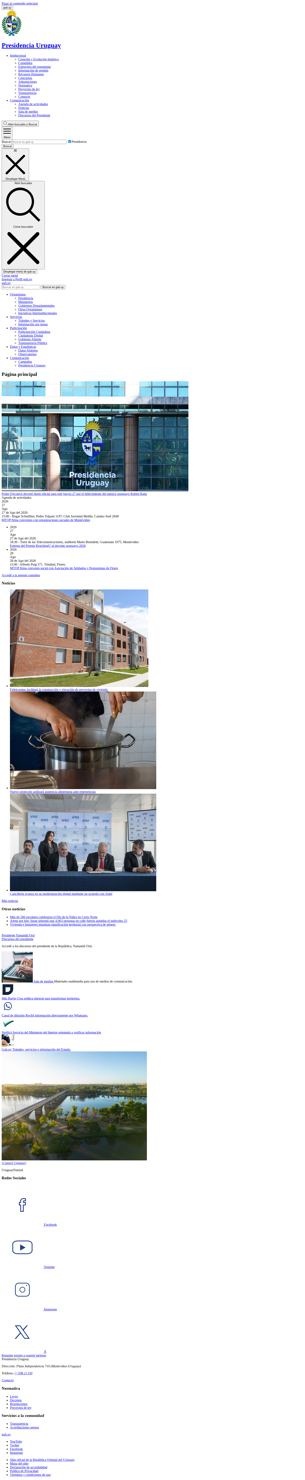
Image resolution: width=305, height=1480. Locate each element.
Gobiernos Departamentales (36, 305)
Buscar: (7, 141)
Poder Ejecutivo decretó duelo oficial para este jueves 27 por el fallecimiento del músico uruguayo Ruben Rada (74, 494)
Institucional (18, 55)
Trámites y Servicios (31, 320)
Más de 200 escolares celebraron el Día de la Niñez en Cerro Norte (54, 917)
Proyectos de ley (29, 89)
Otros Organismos (30, 309)
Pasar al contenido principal (20, 3)
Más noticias (10, 901)
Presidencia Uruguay (32, 365)
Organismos (18, 294)
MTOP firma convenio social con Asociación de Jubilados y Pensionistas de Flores (64, 568)
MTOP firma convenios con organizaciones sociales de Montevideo (46, 520)
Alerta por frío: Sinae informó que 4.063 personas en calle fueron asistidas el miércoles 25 (68, 921)
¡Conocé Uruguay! (14, 1163)
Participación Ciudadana (34, 332)
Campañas (25, 361)
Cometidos (25, 63)
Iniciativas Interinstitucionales (37, 313)
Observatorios (27, 354)
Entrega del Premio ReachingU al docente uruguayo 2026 (48, 546)
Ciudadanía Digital (30, 335)
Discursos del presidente (17, 939)
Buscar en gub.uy (53, 287)
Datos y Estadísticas (23, 346)
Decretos (16, 1400)
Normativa (25, 85)
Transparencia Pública (32, 343)
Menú (7, 137)
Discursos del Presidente (34, 115)
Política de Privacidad (24, 1471)
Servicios (16, 317)
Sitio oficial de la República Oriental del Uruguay (42, 1460)
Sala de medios (28, 111)
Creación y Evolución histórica (38, 59)
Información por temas (33, 324)
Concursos (25, 78)
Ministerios (25, 302)
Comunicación (19, 100)
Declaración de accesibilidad (28, 1467)
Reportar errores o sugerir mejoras (24, 1355)
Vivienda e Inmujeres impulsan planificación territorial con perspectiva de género (63, 924)
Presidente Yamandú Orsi (18, 935)
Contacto (24, 96)
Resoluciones (18, 1404)
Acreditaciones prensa (24, 1427)
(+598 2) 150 (23, 1373)
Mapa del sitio (19, 1463)
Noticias (23, 108)
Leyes (14, 1396)
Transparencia (27, 93)
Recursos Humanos (31, 74)
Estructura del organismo (34, 66)
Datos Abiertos (28, 350)
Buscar (22, 124)
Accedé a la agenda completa (21, 575)
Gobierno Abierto (29, 339)
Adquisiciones (27, 81)
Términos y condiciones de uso (30, 1474)
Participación (18, 328)
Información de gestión (33, 70)
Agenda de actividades (33, 104)
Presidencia (79, 141)
